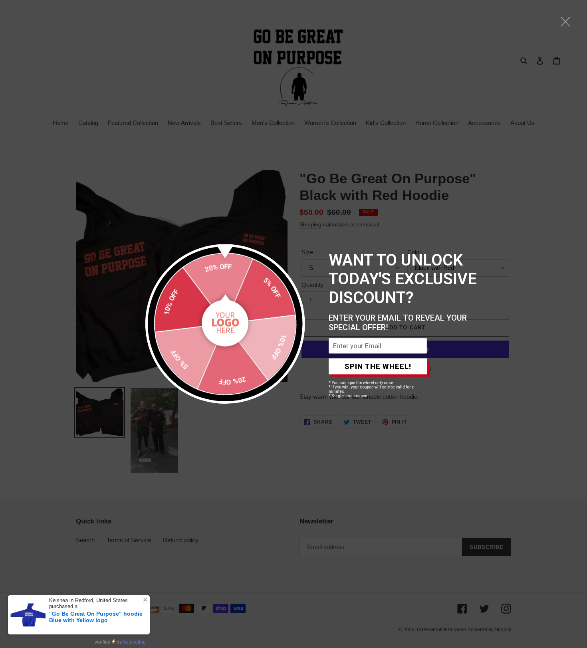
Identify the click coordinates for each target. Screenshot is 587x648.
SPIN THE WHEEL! (378, 366)
